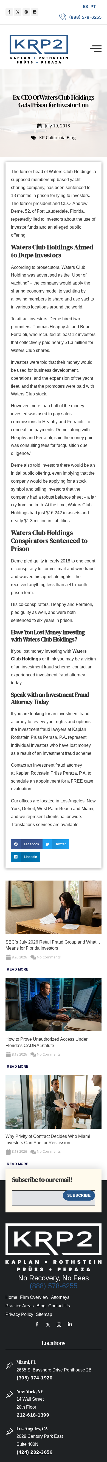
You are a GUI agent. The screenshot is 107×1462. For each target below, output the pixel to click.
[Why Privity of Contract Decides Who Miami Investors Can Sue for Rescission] (53, 1127)
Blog (41, 1305)
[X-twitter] (17, 12)
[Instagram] (26, 12)
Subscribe (79, 1195)
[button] (96, 49)
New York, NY (29, 1391)
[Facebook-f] (9, 12)
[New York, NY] (9, 1395)
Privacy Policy (19, 1314)
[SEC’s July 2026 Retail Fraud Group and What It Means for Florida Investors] (53, 932)
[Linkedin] (34, 12)
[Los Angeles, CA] (9, 1432)
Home (11, 1297)
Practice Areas (19, 1305)
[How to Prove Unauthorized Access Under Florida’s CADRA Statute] (53, 1030)
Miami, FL (26, 1362)
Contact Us (59, 1305)
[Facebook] (37, 1325)
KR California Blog (57, 138)
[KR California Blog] (33, 137)
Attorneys (60, 1297)
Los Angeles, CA (32, 1428)
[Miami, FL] (9, 1365)
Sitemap (44, 1314)
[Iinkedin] (70, 1325)
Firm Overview (34, 1297)
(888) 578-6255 (53, 1286)
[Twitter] (48, 1325)
